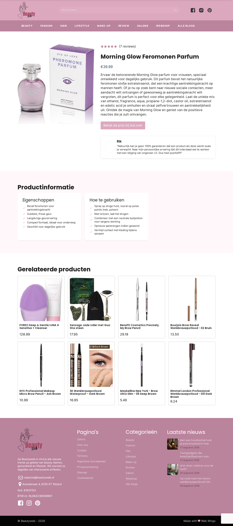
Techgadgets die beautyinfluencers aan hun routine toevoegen (194, 456)
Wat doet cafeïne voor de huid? (196, 467)
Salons (142, 25)
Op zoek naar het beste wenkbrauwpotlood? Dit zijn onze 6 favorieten (195, 482)
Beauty (27, 25)
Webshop (163, 25)
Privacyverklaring (87, 467)
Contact (81, 450)
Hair (63, 25)
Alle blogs (186, 25)
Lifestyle (82, 25)
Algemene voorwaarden (91, 461)
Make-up (104, 25)
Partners (82, 455)
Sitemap (82, 472)
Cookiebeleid (85, 478)
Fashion (46, 25)
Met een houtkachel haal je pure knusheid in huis (196, 441)
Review (123, 25)
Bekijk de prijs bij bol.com (122, 125)
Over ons (82, 445)
